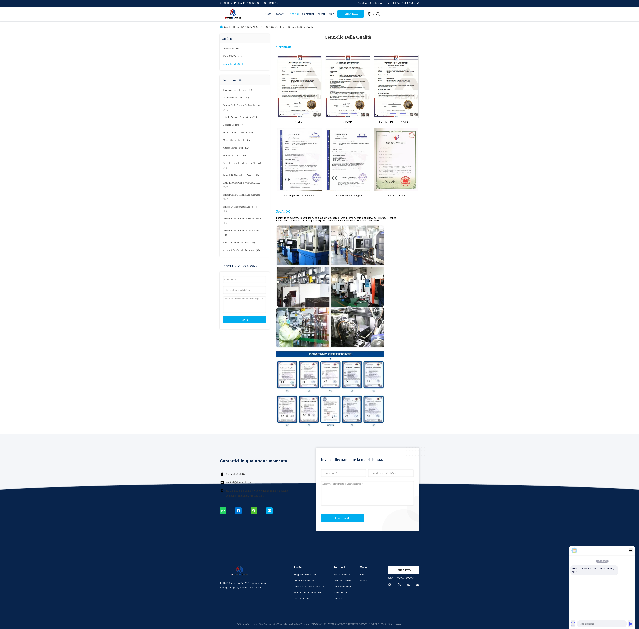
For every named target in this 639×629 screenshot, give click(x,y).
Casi (362, 574)
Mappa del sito (340, 592)
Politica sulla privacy (247, 624)
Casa (268, 13)
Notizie (363, 580)
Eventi (321, 13)
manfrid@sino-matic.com (239, 482)
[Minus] (631, 550)
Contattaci (338, 598)
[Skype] (243, 513)
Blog (331, 13)
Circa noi (293, 13)
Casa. (226, 27)
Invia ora (341, 518)
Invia (245, 319)
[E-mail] (273, 513)
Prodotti (279, 13)
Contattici (308, 13)
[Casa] (233, 14)
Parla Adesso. (351, 13)
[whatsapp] (227, 513)
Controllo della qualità (234, 64)
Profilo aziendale (231, 48)
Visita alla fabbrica (232, 56)
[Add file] (573, 623)
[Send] (630, 623)
